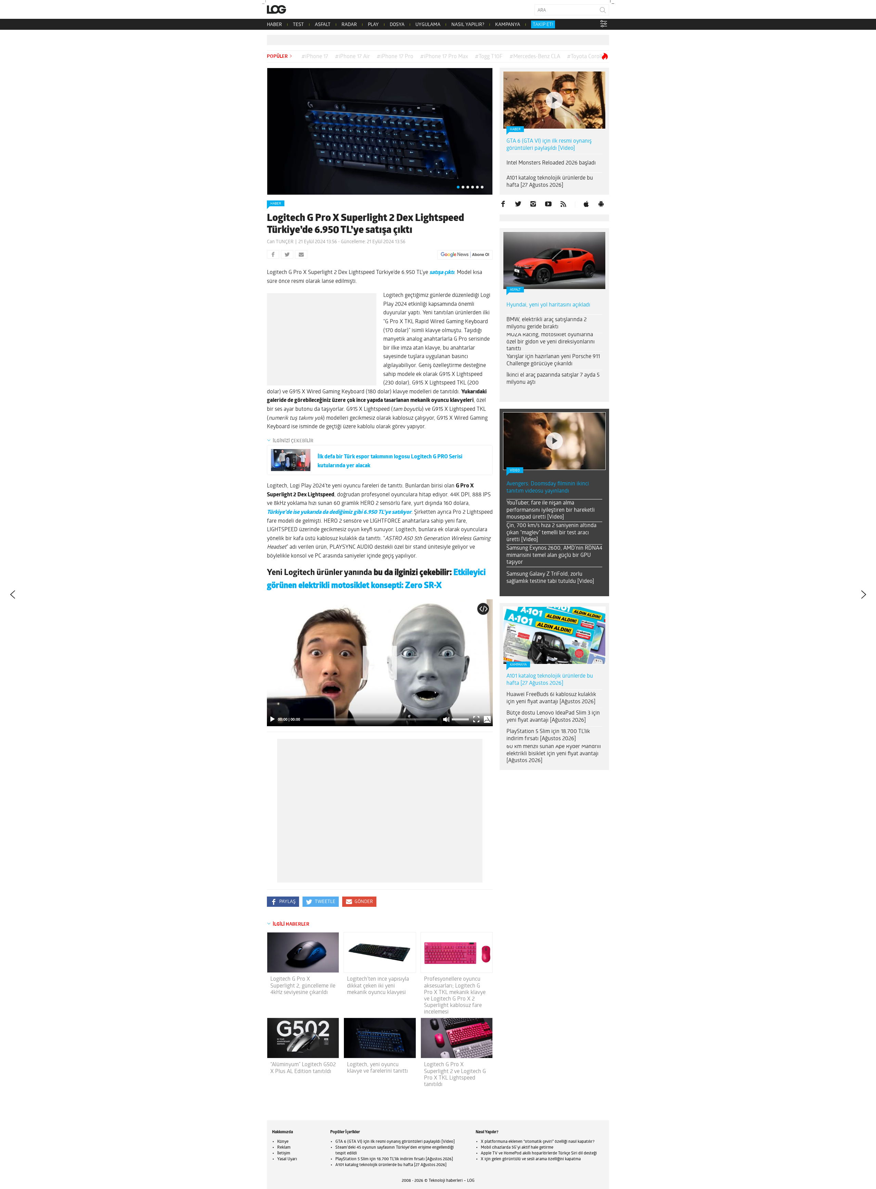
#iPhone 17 (314, 57)
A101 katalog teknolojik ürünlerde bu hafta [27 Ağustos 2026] (549, 181)
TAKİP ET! (543, 24)
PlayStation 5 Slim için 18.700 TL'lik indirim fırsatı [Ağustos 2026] (394, 1159)
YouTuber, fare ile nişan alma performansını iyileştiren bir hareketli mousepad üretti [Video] (550, 510)
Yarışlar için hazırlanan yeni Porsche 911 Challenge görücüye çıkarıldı (553, 360)
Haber (275, 204)
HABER (274, 24)
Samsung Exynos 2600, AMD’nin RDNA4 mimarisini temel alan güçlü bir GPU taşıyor (554, 555)
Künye (282, 1142)
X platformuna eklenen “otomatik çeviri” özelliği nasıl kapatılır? (537, 1142)
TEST (298, 24)
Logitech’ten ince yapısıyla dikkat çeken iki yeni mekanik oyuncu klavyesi (378, 986)
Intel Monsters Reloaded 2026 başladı (551, 163)
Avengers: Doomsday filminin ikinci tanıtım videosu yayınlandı (547, 487)
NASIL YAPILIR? (467, 24)
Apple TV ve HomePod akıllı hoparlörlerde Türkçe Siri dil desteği (539, 1153)
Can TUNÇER (280, 242)
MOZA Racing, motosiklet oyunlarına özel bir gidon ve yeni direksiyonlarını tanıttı (550, 342)
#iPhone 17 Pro (395, 57)
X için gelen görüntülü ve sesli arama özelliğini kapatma (531, 1159)
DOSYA (397, 24)
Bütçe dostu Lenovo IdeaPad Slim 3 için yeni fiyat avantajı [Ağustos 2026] (553, 716)
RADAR (349, 24)
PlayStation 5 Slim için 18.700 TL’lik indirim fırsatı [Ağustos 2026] (548, 735)
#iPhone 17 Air (352, 57)
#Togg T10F (489, 57)
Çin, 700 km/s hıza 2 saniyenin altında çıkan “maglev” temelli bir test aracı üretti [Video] (551, 533)
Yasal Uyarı (287, 1159)
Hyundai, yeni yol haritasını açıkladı (548, 305)
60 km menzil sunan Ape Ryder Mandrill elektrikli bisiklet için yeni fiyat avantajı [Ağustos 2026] (553, 754)
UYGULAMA (427, 24)
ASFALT (323, 24)
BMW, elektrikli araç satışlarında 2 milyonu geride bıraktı (546, 323)
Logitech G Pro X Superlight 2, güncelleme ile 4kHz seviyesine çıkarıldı (302, 986)
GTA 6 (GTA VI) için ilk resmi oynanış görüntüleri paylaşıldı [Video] (549, 145)
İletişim (283, 1153)
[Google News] (465, 255)
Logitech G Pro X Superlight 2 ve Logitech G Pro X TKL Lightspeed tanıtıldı (455, 1074)
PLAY (373, 24)
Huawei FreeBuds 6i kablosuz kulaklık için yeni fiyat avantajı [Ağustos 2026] (551, 698)
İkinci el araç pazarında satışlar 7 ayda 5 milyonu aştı (553, 379)
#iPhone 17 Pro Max (444, 57)
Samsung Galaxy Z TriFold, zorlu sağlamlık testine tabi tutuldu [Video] (550, 578)
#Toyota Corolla (586, 57)
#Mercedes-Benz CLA (535, 57)
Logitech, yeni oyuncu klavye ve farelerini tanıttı (377, 1068)
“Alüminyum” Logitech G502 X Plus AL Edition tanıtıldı (303, 1068)
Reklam (284, 1148)
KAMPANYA (507, 24)
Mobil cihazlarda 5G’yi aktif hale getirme (517, 1148)
